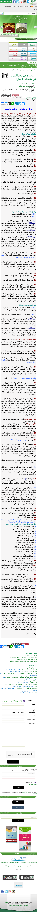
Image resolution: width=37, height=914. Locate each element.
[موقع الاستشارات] (13, 49)
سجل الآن (34, 793)
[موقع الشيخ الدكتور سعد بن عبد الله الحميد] (18, 19)
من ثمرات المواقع (24, 67)
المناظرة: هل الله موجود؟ (29, 669)
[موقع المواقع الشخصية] (23, 54)
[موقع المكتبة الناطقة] (32, 58)
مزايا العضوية (25, 792)
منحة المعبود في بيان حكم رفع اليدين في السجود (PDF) (20, 673)
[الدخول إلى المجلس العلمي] (24, 39)
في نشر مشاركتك (18, 801)
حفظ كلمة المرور (28, 782)
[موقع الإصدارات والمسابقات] (23, 58)
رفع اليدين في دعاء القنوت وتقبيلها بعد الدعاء (23, 657)
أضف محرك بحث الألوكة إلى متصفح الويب (18, 905)
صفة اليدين (33, 681)
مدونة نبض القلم (24, 86)
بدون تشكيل (31, 100)
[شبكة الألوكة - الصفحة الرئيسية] (28, 7)
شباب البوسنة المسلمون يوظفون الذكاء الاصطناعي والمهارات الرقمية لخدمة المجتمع (19, 862)
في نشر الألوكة (19, 807)
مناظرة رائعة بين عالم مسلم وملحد (26, 668)
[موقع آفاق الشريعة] (23, 45)
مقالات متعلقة (32, 87)
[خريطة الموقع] (34, 7)
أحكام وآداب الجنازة (31, 655)
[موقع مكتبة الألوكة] (13, 54)
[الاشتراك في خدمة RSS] (32, 7)
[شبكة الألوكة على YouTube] (21, 1)
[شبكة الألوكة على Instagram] (24, 1)
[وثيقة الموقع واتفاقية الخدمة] (12, 7)
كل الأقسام (32, 65)
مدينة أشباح (33, 692)
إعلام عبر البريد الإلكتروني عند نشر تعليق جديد (12, 700)
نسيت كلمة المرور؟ (32, 784)
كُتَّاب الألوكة (18, 853)
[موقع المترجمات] (13, 58)
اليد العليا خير (33, 682)
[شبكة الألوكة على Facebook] (14, 1)
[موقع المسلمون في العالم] (32, 54)
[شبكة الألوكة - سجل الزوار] (22, 7)
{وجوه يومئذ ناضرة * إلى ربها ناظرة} (26, 688)
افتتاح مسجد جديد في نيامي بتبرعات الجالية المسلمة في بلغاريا (18, 866)
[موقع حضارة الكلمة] (23, 49)
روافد (31, 67)
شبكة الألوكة (33, 70)
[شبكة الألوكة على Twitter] (17, 1)
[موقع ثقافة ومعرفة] (13, 45)
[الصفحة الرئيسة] (36, 7)
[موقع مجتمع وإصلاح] (32, 49)
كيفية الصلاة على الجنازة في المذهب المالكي (23, 661)
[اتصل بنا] (34, 10)
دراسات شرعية (17, 65)
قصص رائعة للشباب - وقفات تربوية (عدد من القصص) (21, 677)
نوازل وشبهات (9, 65)
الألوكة (6, 902)
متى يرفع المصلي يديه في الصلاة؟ (27, 659)
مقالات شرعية (25, 65)
